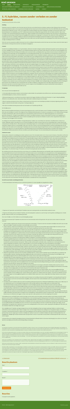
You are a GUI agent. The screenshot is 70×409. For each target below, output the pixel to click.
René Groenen (8, 2)
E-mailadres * (5, 371)
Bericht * (4, 377)
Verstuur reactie (6, 388)
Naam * (3, 365)
